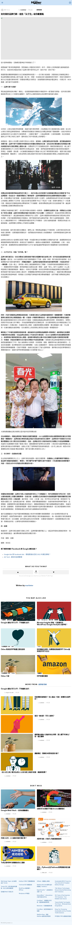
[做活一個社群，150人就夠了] (17, 724)
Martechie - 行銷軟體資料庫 (44, 905)
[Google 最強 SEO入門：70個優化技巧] (18, 611)
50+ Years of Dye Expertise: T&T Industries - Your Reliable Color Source (62, 897)
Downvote (53, 572)
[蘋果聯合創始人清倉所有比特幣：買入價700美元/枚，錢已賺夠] (17, 743)
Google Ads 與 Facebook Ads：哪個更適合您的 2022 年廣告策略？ (27, 554)
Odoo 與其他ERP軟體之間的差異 (13, 649)
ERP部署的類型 (42, 676)
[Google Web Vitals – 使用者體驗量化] (18, 799)
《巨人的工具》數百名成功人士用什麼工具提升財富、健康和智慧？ (24, 772)
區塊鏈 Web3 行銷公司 (7, 891)
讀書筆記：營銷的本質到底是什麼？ (47, 753)
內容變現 (4, 619)
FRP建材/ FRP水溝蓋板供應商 (63, 916)
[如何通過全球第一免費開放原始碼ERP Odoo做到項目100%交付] (54, 638)
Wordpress (44, 619)
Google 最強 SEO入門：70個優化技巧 (15, 623)
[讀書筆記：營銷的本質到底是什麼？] (17, 762)
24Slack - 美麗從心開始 (43, 881)
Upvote (18, 572)
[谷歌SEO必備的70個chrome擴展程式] (54, 798)
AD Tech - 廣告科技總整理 (13, 557)
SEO (39, 619)
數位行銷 (51, 619)
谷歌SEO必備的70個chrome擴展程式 (51, 809)
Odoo (39, 646)
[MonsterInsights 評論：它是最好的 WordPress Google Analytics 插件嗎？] (54, 611)
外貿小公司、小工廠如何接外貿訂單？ (14, 838)
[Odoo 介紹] (18, 664)
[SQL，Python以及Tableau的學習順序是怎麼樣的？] (54, 856)
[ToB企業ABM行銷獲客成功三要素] (18, 853)
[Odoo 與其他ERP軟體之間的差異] (18, 638)
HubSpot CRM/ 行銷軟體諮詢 (27, 881)
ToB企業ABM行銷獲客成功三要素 (13, 863)
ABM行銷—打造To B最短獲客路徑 (49, 839)
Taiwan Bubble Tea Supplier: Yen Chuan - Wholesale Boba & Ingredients (63, 904)
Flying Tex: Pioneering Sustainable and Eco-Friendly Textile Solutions (63, 911)
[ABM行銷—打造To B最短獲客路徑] (54, 827)
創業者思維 (9, 619)
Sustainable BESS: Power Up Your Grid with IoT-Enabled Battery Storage (63, 883)
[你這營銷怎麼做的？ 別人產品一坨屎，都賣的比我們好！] (17, 705)
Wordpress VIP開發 (24, 893)
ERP (13, 646)
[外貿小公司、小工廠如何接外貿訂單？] (18, 827)
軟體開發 (56, 619)
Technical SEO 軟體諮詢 (25, 884)
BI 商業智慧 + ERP (6, 646)
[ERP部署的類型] (54, 664)
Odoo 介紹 (5, 676)
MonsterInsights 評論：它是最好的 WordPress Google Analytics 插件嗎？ (52, 624)
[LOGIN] (70, 2)
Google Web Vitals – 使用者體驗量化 (15, 810)
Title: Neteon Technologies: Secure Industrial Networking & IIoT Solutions (63, 890)
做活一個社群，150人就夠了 (44, 716)
